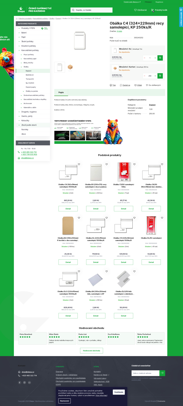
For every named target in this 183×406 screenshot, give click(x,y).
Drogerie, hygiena (29, 112)
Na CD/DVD (30, 83)
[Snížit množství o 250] (144, 76)
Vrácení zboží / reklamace (66, 375)
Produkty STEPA (28, 28)
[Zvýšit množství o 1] (155, 58)
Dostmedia (161, 401)
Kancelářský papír (30, 59)
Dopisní (28, 71)
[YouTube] (29, 382)
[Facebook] (19, 382)
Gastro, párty (27, 116)
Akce (23, 134)
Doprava (59, 372)
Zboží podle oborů (29, 125)
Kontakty (97, 372)
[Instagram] (24, 382)
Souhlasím (118, 392)
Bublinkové (30, 75)
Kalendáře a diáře (30, 107)
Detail (68, 209)
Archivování (28, 103)
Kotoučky (25, 120)
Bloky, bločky (28, 63)
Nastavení (64, 401)
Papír (23, 37)
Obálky (26, 67)
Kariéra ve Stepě (100, 375)
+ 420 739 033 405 (29, 154)
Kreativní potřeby (28, 46)
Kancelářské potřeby (30, 50)
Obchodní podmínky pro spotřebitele (71, 378)
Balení (23, 33)
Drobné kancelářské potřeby (34, 95)
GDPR (58, 384)
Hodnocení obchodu (91, 351)
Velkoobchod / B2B (101, 381)
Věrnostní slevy (100, 378)
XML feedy (98, 385)
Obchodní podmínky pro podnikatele (70, 381)
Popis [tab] (61, 92)
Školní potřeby (27, 41)
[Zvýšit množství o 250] (155, 76)
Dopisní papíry (31, 87)
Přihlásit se (162, 373)
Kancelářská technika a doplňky (35, 99)
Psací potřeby (29, 55)
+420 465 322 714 (29, 375)
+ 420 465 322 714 (29, 152)
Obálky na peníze (32, 91)
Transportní (30, 79)
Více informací (101, 395)
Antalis (119, 31)
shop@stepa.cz (27, 158)
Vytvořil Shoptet (150, 401)
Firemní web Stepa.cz (131, 2)
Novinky (24, 129)
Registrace (159, 2)
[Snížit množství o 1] (144, 58)
